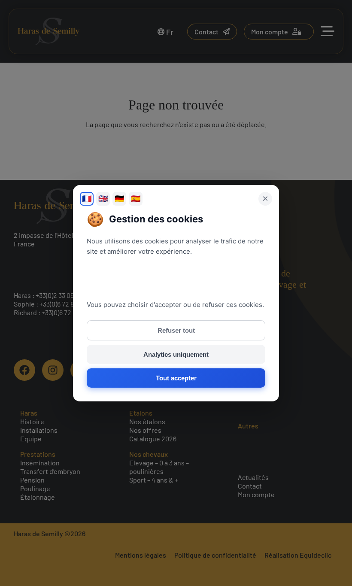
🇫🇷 (86, 198)
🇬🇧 (103, 198)
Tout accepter (176, 378)
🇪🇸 (135, 198)
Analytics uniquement (176, 354)
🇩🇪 (119, 198)
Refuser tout (176, 330)
